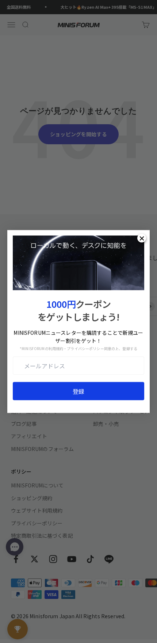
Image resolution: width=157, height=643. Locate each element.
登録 (78, 391)
